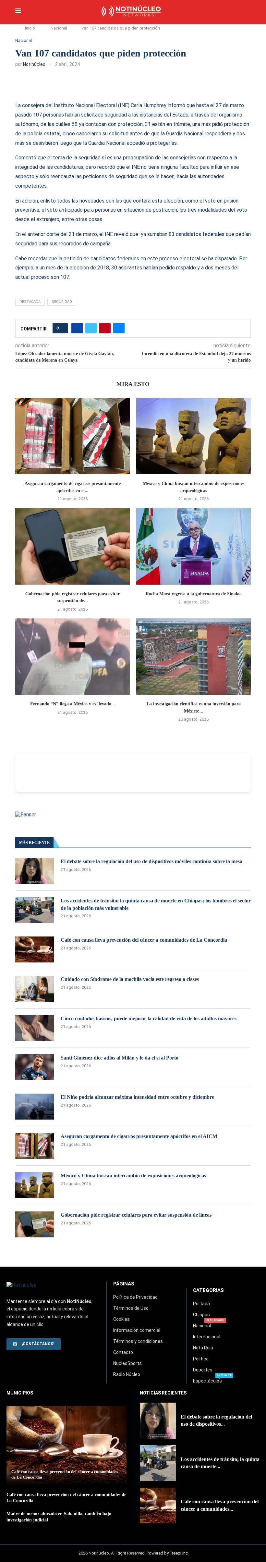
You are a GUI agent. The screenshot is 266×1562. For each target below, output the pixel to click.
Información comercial (136, 1330)
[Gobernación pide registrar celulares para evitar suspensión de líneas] (72, 546)
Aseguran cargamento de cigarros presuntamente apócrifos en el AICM (139, 1136)
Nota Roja (203, 1347)
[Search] (247, 11)
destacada (30, 302)
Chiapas (201, 1314)
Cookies (121, 1319)
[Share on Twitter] (91, 328)
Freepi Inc (179, 1553)
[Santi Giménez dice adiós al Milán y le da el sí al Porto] (34, 1067)
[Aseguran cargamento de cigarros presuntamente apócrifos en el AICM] (72, 436)
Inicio (30, 28)
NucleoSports (127, 1363)
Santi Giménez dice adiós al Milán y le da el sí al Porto (119, 1057)
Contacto (123, 1352)
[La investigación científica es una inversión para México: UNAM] (193, 656)
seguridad (62, 302)
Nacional (59, 28)
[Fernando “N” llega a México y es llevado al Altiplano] (72, 656)
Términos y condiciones (138, 1341)
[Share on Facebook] (77, 328)
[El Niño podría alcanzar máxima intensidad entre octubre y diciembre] (34, 1107)
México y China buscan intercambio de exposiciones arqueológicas (133, 1175)
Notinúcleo (34, 64)
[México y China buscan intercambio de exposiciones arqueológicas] (193, 436)
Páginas (123, 1284)
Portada (201, 1303)
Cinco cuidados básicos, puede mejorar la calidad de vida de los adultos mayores (148, 1018)
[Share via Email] (119, 328)
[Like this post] (62, 328)
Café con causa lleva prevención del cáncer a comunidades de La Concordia (144, 940)
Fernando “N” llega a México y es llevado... (72, 703)
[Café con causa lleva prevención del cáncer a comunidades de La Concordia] (34, 949)
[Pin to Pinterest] (105, 328)
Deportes (202, 1370)
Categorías (208, 1290)
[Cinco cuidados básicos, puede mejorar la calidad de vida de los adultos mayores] (34, 1028)
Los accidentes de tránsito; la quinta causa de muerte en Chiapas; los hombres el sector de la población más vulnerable (156, 904)
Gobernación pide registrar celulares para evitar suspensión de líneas (136, 1215)
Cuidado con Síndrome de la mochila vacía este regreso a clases (130, 979)
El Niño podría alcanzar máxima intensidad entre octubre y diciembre (137, 1097)
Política (201, 1359)
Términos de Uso (131, 1308)
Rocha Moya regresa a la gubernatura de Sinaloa (194, 593)
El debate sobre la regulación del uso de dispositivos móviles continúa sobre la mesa (151, 861)
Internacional (206, 1336)
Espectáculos (207, 1381)
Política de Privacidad (135, 1297)
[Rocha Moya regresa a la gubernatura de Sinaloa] (193, 546)
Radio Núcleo (126, 1374)
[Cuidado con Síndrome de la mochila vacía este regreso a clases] (34, 989)
